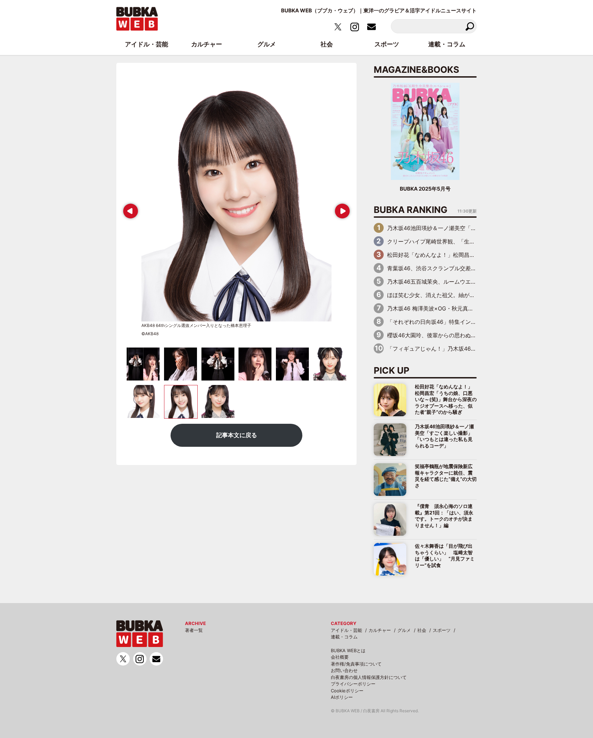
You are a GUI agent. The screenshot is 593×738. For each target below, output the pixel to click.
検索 (469, 26)
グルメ (404, 630)
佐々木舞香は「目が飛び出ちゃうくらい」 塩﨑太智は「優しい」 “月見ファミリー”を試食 (445, 555)
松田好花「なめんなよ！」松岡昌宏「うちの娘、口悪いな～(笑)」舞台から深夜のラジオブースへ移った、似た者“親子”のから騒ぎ (446, 399)
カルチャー (380, 630)
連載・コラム (344, 636)
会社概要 (340, 657)
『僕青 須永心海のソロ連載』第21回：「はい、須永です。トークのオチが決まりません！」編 (444, 515)
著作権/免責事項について (356, 664)
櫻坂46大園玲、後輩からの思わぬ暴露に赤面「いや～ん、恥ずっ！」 (473, 335)
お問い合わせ (344, 670)
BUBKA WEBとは (348, 650)
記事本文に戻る (236, 435)
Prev (129, 208)
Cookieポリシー (347, 690)
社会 (421, 630)
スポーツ (442, 630)
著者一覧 (194, 630)
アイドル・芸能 (346, 630)
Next (341, 208)
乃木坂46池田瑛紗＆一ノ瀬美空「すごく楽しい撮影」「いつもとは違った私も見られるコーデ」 (444, 435)
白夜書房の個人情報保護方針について (369, 677)
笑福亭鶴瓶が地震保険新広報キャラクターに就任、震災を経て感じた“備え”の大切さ (446, 475)
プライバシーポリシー (353, 683)
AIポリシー (342, 697)
